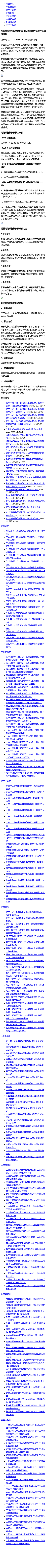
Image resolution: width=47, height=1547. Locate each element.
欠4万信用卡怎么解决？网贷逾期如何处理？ (25, 567)
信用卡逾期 (11, 10)
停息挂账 (10, 13)
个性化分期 (11, 7)
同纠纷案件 (11, 16)
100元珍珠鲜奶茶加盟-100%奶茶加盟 (22, 490)
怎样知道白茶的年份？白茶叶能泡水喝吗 (24, 429)
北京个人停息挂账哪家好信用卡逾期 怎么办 (25, 835)
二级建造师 (11, 19)
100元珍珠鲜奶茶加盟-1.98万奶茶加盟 (23, 518)
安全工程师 (11, 25)
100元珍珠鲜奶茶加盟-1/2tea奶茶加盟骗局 (24, 507)
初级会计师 (11, 22)
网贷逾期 (10, 4)
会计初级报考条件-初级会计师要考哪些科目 (25, 1360)
